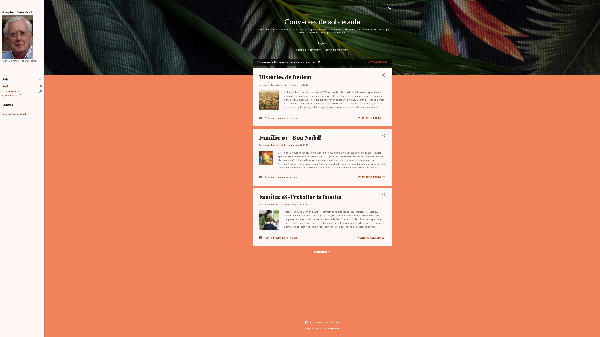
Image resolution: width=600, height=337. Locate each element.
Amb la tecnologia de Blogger (324, 322)
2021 (5, 85)
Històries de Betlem (285, 77)
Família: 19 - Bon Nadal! (290, 137)
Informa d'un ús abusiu (14, 114)
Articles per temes (337, 50)
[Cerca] (390, 8)
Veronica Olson (333, 329)
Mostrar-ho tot (377, 62)
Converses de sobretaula (322, 21)
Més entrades (322, 252)
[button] (383, 75)
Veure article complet (371, 118)
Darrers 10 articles (308, 50)
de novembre (12, 91)
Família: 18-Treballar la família (300, 196)
